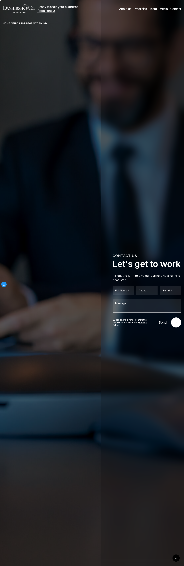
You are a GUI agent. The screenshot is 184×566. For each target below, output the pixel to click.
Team (153, 9)
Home (6, 23)
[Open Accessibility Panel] (4, 284)
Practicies (140, 9)
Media (163, 9)
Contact (175, 9)
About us (125, 9)
